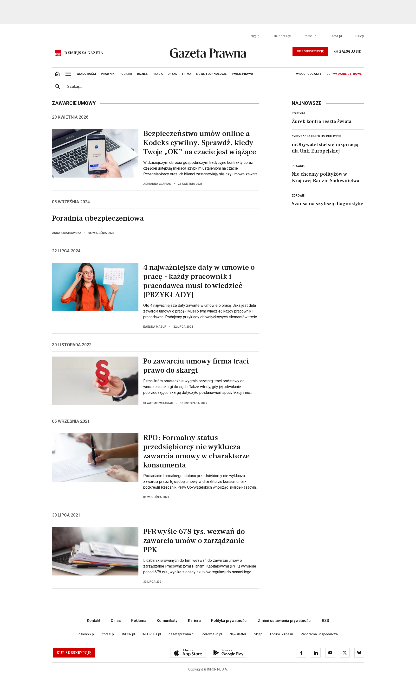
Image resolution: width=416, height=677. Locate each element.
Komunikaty (167, 620)
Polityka (298, 113)
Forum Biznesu (281, 634)
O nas (116, 620)
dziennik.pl (282, 36)
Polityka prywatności (229, 620)
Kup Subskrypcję (310, 51)
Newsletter (238, 634)
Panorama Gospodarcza (319, 634)
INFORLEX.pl (152, 634)
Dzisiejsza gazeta (83, 53)
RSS (325, 620)
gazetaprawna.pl (181, 634)
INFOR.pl (128, 634)
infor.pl (336, 36)
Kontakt (93, 620)
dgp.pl (255, 36)
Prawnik (298, 166)
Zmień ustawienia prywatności (285, 620)
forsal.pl (311, 36)
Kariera (194, 620)
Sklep (359, 36)
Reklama (138, 620)
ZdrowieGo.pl (212, 634)
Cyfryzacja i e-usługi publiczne (316, 136)
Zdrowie (298, 195)
